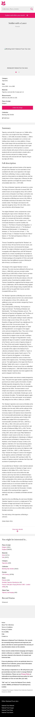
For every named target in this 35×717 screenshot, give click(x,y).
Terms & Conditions (7, 627)
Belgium (4, 547)
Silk (3, 557)
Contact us (5, 636)
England (4, 549)
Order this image (18, 107)
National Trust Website (8, 705)
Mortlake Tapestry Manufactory (11, 582)
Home (3, 622)
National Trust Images (8, 708)
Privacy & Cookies (7, 629)
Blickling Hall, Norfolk (8, 568)
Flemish (4, 580)
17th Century (5, 574)
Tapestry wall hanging (8, 592)
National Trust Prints (7, 710)
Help (3, 634)
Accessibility (5, 631)
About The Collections (8, 625)
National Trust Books (7, 712)
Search (31, 8)
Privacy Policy (25, 674)
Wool (3, 555)
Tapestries (5, 563)
